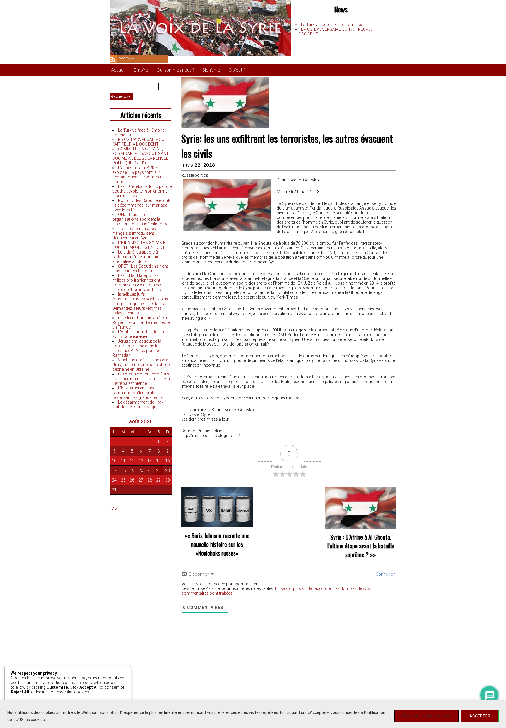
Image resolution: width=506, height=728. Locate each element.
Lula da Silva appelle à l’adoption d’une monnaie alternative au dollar (135, 257)
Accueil (118, 69)
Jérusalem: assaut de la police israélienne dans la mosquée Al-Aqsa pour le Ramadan (136, 348)
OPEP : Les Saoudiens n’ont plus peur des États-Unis (140, 268)
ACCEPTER (479, 716)
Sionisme (211, 69)
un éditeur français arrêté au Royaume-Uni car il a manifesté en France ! (141, 322)
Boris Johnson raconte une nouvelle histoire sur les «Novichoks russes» (220, 544)
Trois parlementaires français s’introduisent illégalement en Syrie (134, 233)
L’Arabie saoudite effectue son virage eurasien (138, 334)
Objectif (236, 69)
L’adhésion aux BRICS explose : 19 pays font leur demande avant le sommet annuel (136, 174)
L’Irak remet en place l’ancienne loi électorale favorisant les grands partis (137, 393)
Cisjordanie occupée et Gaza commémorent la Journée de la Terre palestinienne (141, 379)
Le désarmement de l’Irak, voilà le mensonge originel (138, 404)
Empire (141, 69)
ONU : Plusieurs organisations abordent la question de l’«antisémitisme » (139, 219)
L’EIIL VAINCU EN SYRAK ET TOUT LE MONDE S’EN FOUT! (140, 245)
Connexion (385, 574)
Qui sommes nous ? (175, 69)
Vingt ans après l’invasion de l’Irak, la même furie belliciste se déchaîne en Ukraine (141, 365)
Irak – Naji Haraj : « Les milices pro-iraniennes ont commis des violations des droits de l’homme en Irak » (137, 282)
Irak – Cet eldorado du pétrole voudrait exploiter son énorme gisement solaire (142, 191)
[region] (253, 714)
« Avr (114, 508)
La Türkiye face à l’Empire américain (334, 24)
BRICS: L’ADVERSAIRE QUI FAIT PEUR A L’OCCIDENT (138, 142)
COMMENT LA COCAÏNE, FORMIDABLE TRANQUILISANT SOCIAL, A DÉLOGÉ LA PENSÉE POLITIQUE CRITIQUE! (140, 156)
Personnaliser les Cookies (426, 716)
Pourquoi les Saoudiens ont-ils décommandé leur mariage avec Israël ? (141, 205)
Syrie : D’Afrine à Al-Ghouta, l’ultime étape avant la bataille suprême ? (360, 546)
